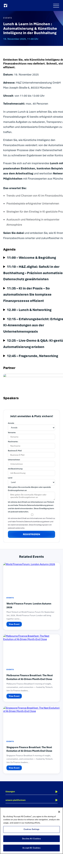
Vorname (12, 432)
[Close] (59, 811)
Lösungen (10, 791)
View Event (14, 624)
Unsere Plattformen (15, 800)
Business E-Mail (15, 450)
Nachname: (13, 441)
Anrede (11, 423)
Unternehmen (14, 460)
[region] (31, 830)
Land (10, 478)
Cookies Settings (31, 829)
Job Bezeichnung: (15, 469)
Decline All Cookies (31, 838)
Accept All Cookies (31, 848)
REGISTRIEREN (31, 534)
